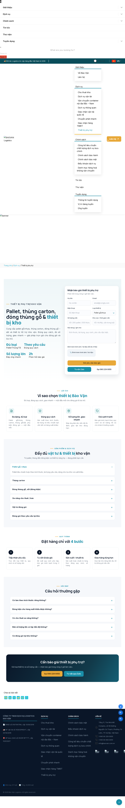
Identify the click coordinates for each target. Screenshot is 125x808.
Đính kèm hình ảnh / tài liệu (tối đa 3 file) (82, 347)
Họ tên (70, 298)
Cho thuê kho (84, 92)
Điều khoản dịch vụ (87, 163)
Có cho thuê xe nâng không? (25, 618)
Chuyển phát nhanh (87, 119)
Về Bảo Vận (83, 73)
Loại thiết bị (97, 308)
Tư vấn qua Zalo (74, 674)
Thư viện (7, 34)
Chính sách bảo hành (88, 155)
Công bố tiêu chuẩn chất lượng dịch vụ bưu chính (87, 148)
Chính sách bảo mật (87, 159)
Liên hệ (81, 77)
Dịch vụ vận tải (85, 96)
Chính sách (8, 21)
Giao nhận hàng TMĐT (51, 769)
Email (95, 298)
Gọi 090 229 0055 (104, 369)
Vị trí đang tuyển (85, 204)
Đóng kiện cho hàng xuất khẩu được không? (32, 609)
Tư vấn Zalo (79, 369)
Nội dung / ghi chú (74, 328)
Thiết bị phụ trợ (85, 130)
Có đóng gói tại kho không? (24, 636)
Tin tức (6, 27)
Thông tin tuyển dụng (88, 200)
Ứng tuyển (83, 208)
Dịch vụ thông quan (87, 107)
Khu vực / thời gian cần (101, 318)
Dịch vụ (6, 14)
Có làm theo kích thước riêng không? (29, 600)
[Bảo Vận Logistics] (97, 752)
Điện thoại (71, 308)
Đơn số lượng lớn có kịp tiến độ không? (29, 627)
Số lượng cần (72, 318)
